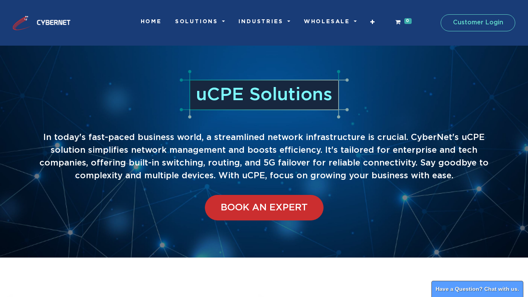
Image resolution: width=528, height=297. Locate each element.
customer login (478, 23)
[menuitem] (151, 21)
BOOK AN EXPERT (264, 207)
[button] (373, 22)
